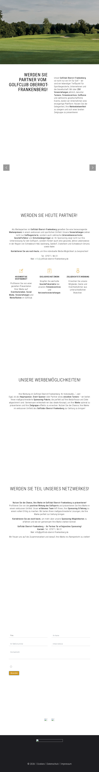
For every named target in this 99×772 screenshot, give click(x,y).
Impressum (66, 763)
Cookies (41, 763)
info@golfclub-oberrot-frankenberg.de (21, 706)
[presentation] (6, 167)
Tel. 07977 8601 (50, 706)
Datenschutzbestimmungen (38, 666)
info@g (38, 259)
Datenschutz (16, 663)
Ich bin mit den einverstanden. (37, 666)
